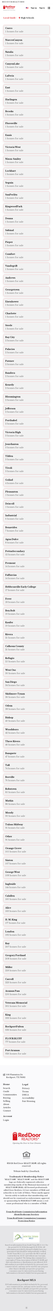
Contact (7, 1110)
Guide (6, 1091)
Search (6, 1088)
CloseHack (34, 1171)
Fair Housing (28, 1101)
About (6, 1104)
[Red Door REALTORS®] (26, 1138)
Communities (10, 1094)
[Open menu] (49, 8)
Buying (6, 1098)
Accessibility (28, 1098)
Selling (6, 1101)
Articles (7, 1107)
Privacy (26, 1088)
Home (6, 1084)
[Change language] (27, 8)
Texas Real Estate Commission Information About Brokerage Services (26, 1213)
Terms (25, 1091)
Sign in (42, 8)
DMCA (25, 1095)
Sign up (34, 8)
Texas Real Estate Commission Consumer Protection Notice (26, 1219)
